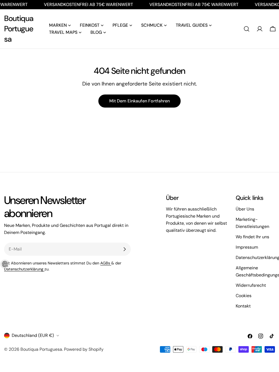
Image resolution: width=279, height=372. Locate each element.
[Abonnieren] (124, 249)
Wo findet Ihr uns (252, 237)
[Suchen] (246, 28)
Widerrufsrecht (251, 285)
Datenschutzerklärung (24, 269)
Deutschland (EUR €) (33, 335)
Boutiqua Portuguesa (18, 28)
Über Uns (245, 209)
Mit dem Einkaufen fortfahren (139, 101)
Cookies (243, 295)
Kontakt (243, 306)
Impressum (247, 247)
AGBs (105, 263)
